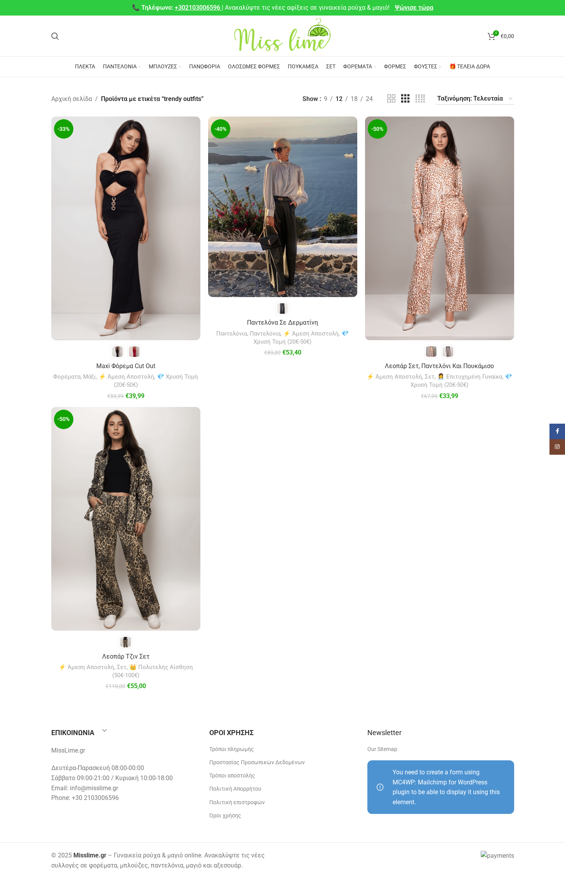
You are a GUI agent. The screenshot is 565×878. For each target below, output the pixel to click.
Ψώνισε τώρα (414, 7)
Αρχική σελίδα (71, 99)
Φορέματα (66, 376)
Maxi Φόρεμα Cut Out (125, 366)
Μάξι (89, 376)
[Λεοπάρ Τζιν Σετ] (125, 519)
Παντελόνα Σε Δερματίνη (282, 322)
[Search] (55, 36)
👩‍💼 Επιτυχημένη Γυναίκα (469, 376)
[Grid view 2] (391, 98)
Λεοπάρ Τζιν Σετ (126, 656)
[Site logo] (282, 35)
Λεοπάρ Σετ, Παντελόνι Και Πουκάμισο (439, 366)
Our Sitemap (382, 749)
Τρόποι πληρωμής (231, 749)
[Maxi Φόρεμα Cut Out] (125, 228)
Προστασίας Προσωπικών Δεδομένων (257, 762)
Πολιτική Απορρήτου (235, 789)
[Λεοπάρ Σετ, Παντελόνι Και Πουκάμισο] (439, 228)
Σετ (430, 376)
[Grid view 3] (405, 98)
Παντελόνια (231, 333)
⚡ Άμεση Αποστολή (126, 376)
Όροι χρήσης (225, 815)
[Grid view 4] (420, 98)
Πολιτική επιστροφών (237, 802)
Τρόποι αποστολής (232, 775)
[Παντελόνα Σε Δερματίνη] (282, 206)
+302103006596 (198, 7)
